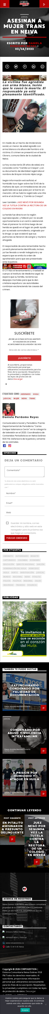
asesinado (26, 394)
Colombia (23, 560)
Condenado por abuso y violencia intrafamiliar (24, 733)
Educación (9, 564)
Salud (38, 581)
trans (32, 398)
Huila (36, 394)
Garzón (40, 564)
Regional (28, 581)
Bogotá (35, 556)
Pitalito (37, 577)
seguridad (9, 585)
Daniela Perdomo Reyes (26, 44)
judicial (7, 398)
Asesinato (8, 556)
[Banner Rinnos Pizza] (24, 266)
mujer (16, 398)
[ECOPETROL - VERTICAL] (24, 628)
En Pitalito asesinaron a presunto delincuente (12, 827)
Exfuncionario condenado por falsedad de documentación (24, 690)
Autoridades (22, 556)
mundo (7, 577)
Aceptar (25, 1010)
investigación (27, 572)
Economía (35, 560)
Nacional (17, 577)
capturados (9, 560)
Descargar (18, 379)
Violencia (32, 585)
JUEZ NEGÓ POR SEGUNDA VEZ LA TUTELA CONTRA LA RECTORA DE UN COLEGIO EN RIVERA (24, 205)
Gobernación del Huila (15, 568)
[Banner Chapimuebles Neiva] (24, 78)
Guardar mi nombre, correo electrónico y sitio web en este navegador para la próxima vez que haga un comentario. (27, 523)
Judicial (24, 17)
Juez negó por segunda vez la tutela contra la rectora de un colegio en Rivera (37, 839)
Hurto (14, 572)
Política (17, 581)
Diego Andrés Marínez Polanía (17, 706)
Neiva (24, 398)
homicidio (34, 568)
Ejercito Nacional (25, 564)
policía (7, 581)
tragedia (20, 585)
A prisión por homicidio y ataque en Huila (24, 776)
